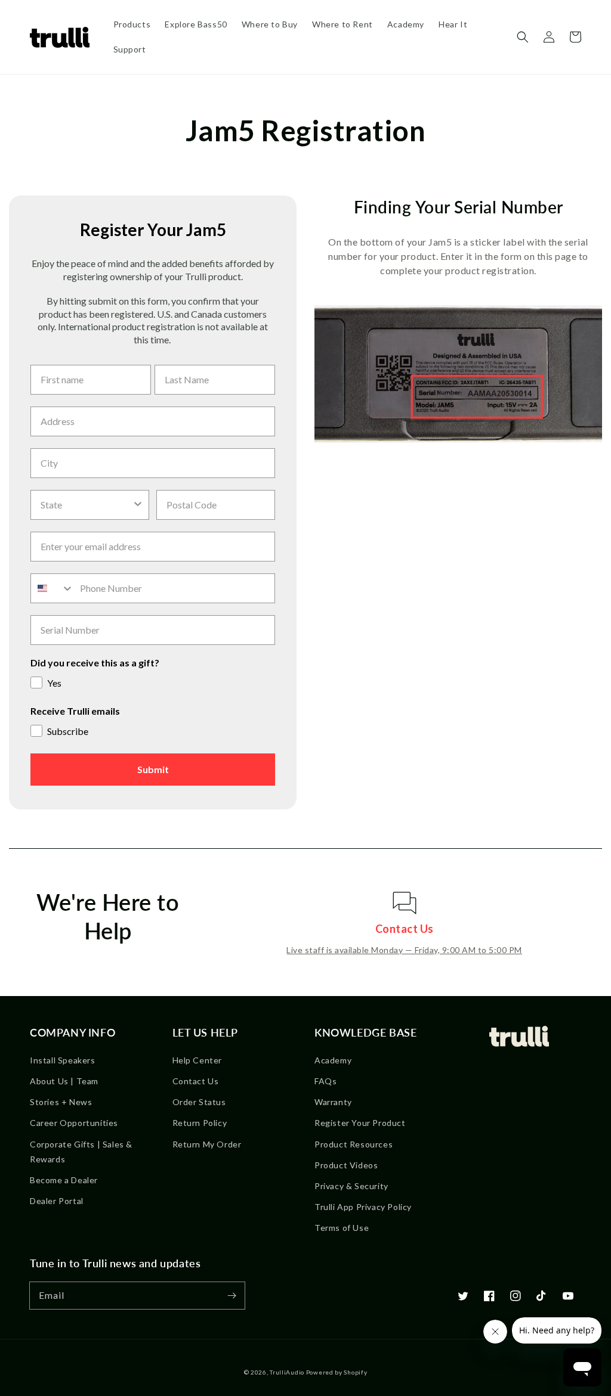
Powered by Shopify (337, 1372)
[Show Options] (138, 505)
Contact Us (195, 1081)
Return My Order (207, 1144)
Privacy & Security (351, 1186)
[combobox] (86, 505)
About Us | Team (64, 1081)
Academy (332, 1060)
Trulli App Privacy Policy (363, 1207)
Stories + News (61, 1102)
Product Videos (346, 1165)
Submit (153, 769)
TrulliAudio (287, 1372)
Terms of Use (341, 1228)
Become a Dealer (64, 1180)
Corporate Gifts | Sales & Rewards (81, 1151)
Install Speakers (62, 1060)
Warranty (333, 1102)
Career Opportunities (74, 1123)
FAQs (325, 1081)
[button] (523, 37)
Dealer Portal (57, 1201)
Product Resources (353, 1144)
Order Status (199, 1102)
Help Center (197, 1060)
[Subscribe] (231, 1295)
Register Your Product (360, 1123)
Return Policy (199, 1123)
